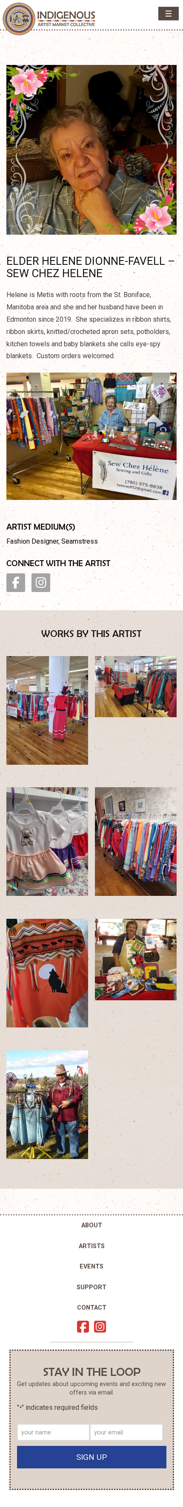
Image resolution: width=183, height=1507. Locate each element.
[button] (168, 13)
